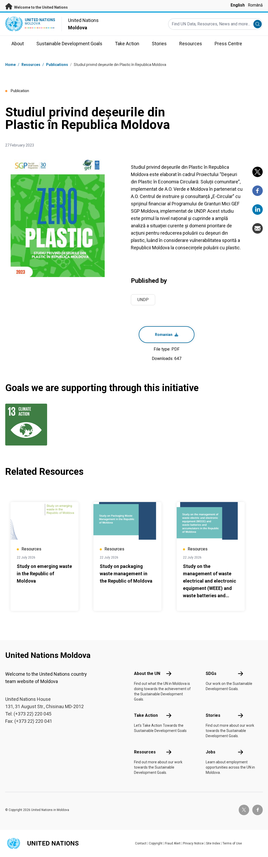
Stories (213, 715)
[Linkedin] (257, 209)
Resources (145, 751)
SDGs (211, 673)
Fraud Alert (173, 843)
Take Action (146, 715)
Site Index (213, 843)
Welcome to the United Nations (40, 7)
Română (255, 5)
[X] (257, 172)
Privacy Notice (193, 843)
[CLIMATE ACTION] (24, 425)
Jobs (210, 751)
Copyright (156, 843)
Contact (141, 843)
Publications (57, 65)
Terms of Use (232, 843)
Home (10, 65)
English (238, 5)
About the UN (147, 673)
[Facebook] (257, 190)
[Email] (257, 228)
